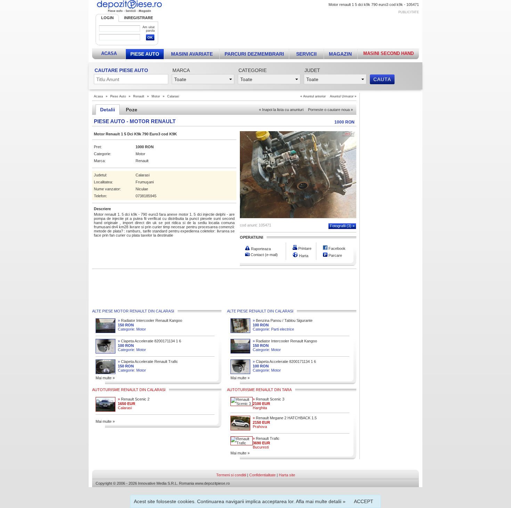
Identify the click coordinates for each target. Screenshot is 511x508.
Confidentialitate (262, 475)
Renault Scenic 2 (133, 399)
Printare (304, 248)
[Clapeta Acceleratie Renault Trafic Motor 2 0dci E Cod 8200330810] (105, 373)
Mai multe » (105, 378)
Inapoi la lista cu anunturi (281, 110)
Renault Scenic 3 (268, 399)
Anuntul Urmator (342, 96)
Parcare (334, 255)
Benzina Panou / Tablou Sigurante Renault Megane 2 (283, 320)
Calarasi (173, 96)
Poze (131, 109)
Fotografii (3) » (342, 226)
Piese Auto (144, 54)
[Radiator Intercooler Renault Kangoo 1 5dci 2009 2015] (105, 332)
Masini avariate (192, 54)
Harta (303, 256)
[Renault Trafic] (241, 443)
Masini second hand (388, 53)
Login (107, 18)
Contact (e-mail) (264, 255)
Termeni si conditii (231, 475)
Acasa (109, 53)
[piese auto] (129, 12)
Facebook (336, 248)
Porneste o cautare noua (330, 110)
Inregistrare (138, 18)
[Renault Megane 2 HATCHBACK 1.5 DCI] (240, 429)
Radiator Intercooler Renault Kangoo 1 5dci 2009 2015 (150, 320)
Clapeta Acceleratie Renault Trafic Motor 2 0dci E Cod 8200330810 (148, 361)
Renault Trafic (266, 438)
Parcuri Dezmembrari (254, 54)
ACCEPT (363, 501)
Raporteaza (260, 249)
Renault (138, 96)
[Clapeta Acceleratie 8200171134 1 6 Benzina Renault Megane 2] (105, 352)
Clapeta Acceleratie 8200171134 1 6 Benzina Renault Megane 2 (149, 341)
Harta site (287, 475)
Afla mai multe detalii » (321, 501)
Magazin (340, 54)
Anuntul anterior (314, 96)
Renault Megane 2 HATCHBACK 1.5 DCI (285, 418)
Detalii (107, 109)
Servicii (306, 54)
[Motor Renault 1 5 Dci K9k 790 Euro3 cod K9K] (298, 216)
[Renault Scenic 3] (241, 404)
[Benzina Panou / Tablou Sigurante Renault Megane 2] (240, 332)
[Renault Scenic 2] (105, 410)
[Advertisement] (292, 30)
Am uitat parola (149, 28)
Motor (156, 96)
